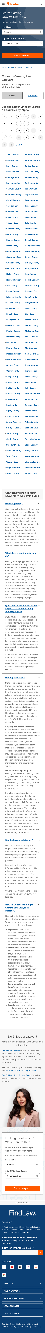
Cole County (30, 223)
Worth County (12, 473)
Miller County (31, 336)
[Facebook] (4, 1267)
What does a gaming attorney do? (20, 554)
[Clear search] (37, 1164)
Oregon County (13, 365)
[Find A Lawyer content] (40, 1291)
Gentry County (32, 257)
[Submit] (40, 1252)
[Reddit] (36, 1267)
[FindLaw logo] (13, 4)
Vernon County (32, 456)
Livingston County (13, 319)
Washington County (32, 462)
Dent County (12, 245)
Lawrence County (13, 308)
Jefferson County (32, 291)
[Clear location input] (40, 43)
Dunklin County (13, 251)
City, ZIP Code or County (13, 38)
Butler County (31, 183)
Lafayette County (32, 302)
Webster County (32, 467)
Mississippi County (13, 342)
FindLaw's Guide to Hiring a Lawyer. (21, 1070)
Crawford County (32, 228)
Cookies (35, 1326)
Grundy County (32, 262)
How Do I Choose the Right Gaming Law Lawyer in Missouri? (19, 907)
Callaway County (32, 189)
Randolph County (32, 399)
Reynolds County (32, 405)
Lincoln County (13, 314)
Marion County (13, 331)
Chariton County (13, 211)
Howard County (13, 280)
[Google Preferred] (4, 1275)
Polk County (30, 388)
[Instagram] (28, 1267)
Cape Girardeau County (32, 194)
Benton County (32, 171)
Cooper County (13, 228)
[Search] (40, 3)
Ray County (11, 405)
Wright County (32, 473)
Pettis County (31, 376)
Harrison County (13, 268)
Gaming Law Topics (15, 677)
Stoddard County (13, 445)
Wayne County (13, 467)
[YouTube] (12, 1267)
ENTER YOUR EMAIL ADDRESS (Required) (18, 1248)
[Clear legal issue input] (40, 32)
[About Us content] (40, 1283)
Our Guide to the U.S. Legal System (17, 1075)
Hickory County (13, 274)
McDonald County (32, 331)
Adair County (12, 154)
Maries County (31, 325)
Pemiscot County (32, 371)
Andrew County (32, 154)
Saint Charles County (32, 410)
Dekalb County (32, 240)
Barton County (32, 166)
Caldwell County (13, 189)
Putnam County (32, 393)
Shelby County (13, 439)
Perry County (12, 376)
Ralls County (12, 399)
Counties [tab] (33, 95)
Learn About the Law (11, 1050)
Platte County (12, 388)
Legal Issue (7, 27)
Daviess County (13, 240)
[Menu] (3, 3)
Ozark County (12, 371)
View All (19, 145)
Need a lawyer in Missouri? (19, 840)
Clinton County (13, 223)
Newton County (13, 359)
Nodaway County (32, 359)
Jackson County (32, 285)
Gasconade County (13, 257)
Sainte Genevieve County (13, 422)
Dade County (12, 234)
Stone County (31, 445)
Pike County (30, 382)
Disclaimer (24, 1326)
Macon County (31, 319)
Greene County (13, 262)
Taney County (31, 450)
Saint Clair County (13, 416)
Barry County (12, 166)
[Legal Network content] (40, 1313)
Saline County (31, 422)
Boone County (31, 177)
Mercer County (13, 336)
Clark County (12, 217)
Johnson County (13, 297)
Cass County (12, 206)
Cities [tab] (12, 95)
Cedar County (31, 206)
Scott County (12, 433)
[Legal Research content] (40, 1306)
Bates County (12, 171)
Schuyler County (13, 427)
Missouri (29, 67)
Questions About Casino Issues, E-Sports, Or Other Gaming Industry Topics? (21, 608)
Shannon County (32, 433)
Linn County (30, 314)
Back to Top (24, 1202)
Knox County (31, 297)
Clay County (30, 217)
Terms (4, 1326)
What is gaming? (13, 503)
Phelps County (13, 382)
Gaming (19, 67)
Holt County (30, 274)
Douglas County (32, 245)
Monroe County (13, 348)
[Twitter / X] (20, 1267)
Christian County (32, 211)
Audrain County (32, 160)
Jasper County (12, 291)
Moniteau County (32, 342)
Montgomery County (32, 348)
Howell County (32, 280)
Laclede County (13, 302)
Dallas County (31, 234)
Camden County (13, 194)
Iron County (11, 285)
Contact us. (24, 1232)
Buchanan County (13, 183)
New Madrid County (32, 354)
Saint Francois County (32, 416)
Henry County (31, 268)
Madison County (13, 325)
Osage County (31, 365)
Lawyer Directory (8, 67)
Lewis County (31, 308)
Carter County (31, 200)
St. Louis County (32, 439)
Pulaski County (13, 393)
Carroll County (13, 200)
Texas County (12, 456)
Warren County (13, 462)
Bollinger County (13, 177)
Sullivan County (13, 450)
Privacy (13, 1326)
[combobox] (22, 32)
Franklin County (32, 251)
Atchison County (13, 160)
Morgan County (13, 354)
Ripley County (12, 410)
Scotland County (32, 427)
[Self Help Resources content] (40, 1298)
